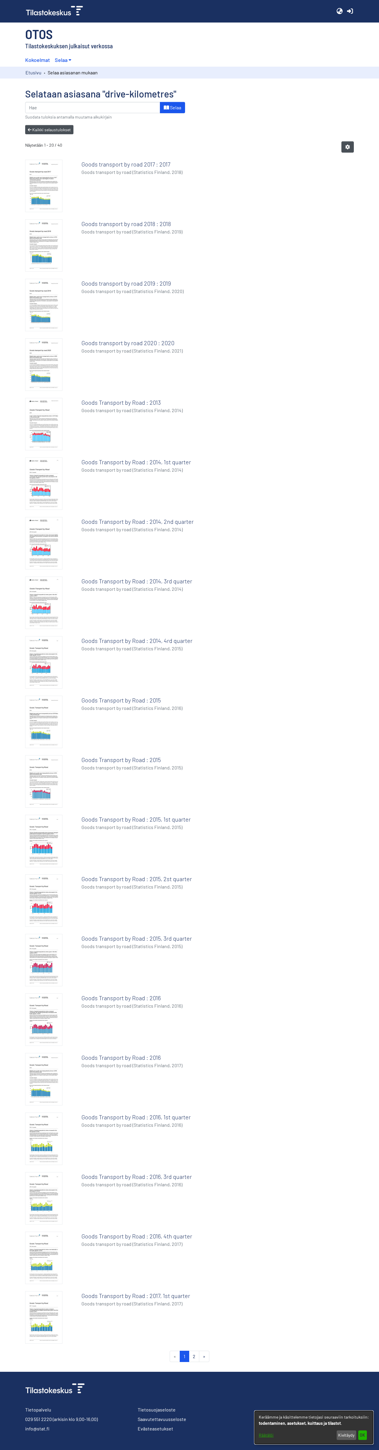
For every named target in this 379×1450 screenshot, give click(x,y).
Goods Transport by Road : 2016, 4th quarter (136, 1236)
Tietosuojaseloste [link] (157, 1409)
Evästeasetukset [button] (155, 1428)
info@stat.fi (37, 1428)
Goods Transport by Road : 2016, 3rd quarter (136, 1176)
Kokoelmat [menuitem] (37, 60)
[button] (339, 11)
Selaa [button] (61, 60)
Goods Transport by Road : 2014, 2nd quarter (137, 521)
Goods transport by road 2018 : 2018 (126, 223)
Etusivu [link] (33, 72)
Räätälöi (266, 1435)
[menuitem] (63, 60)
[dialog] (314, 1427)
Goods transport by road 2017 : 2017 (125, 164)
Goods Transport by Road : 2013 (121, 402)
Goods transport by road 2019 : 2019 (126, 283)
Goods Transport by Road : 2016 (121, 997)
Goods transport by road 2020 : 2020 (127, 342)
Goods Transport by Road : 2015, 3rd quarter (136, 938)
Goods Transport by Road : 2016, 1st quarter (136, 1117)
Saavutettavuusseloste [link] (162, 1419)
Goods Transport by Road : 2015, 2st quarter (136, 878)
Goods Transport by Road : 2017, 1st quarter (135, 1295)
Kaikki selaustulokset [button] (51, 129)
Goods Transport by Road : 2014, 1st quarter (136, 461)
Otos (39, 34)
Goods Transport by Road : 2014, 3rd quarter (136, 581)
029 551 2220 (38, 1419)
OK (362, 1435)
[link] (57, 11)
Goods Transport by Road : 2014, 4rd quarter (136, 640)
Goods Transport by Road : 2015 (121, 700)
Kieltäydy (346, 1435)
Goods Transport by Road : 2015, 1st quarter (136, 819)
